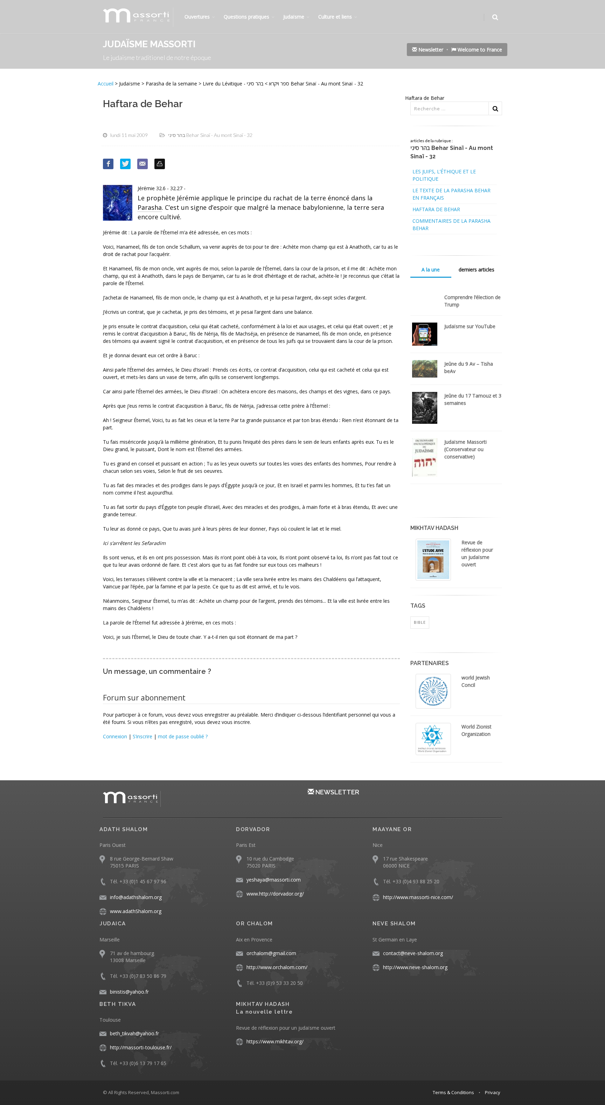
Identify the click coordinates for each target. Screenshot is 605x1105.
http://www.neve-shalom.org (415, 967)
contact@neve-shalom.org (413, 953)
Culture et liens (335, 16)
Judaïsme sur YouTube (469, 326)
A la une (431, 269)
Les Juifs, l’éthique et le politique (444, 175)
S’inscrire (142, 736)
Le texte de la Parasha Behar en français (451, 194)
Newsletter (430, 49)
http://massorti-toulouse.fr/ (141, 1047)
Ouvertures (197, 16)
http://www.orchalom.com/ (276, 967)
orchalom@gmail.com (271, 953)
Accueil (106, 83)
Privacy (492, 1092)
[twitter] (125, 164)
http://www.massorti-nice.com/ (418, 897)
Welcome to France (479, 49)
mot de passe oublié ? (183, 736)
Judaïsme (293, 16)
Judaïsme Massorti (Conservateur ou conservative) (465, 449)
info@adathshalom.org (136, 897)
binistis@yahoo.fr (129, 991)
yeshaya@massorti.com (273, 879)
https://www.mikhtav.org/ (275, 1041)
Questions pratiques (246, 16)
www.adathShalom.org (135, 911)
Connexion (115, 736)
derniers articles (476, 269)
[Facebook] (108, 164)
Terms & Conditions (453, 1092)
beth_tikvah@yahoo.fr (134, 1033)
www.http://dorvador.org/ (275, 893)
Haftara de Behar (436, 209)
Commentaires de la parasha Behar (451, 224)
